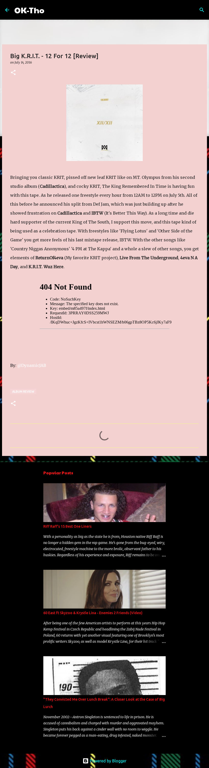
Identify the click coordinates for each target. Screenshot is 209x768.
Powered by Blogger (107, 761)
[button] (13, 72)
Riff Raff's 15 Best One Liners (67, 526)
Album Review (23, 391)
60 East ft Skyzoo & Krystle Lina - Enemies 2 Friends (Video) (92, 613)
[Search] (51, 10)
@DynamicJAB (31, 365)
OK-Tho (29, 10)
